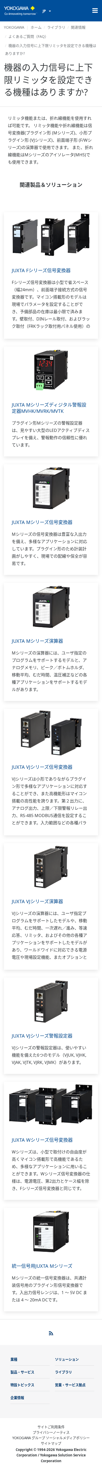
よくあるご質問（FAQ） (28, 36)
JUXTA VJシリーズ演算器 (37, 901)
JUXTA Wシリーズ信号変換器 (42, 1140)
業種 (13, 1359)
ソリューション (67, 1359)
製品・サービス (22, 1372)
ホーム (36, 27)
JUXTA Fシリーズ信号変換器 (41, 270)
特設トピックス (22, 1385)
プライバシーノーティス (51, 1432)
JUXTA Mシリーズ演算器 (37, 641)
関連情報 (78, 27)
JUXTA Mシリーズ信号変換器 (42, 522)
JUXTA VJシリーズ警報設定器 (42, 1036)
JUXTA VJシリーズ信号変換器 (42, 767)
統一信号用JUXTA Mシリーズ (42, 1266)
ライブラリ (56, 27)
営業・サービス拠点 (70, 1385)
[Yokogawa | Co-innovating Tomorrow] (20, 10)
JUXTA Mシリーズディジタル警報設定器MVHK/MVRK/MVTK (49, 408)
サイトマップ (51, 1443)
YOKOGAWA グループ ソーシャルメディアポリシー (51, 1438)
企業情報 (17, 1397)
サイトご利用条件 (51, 1427)
